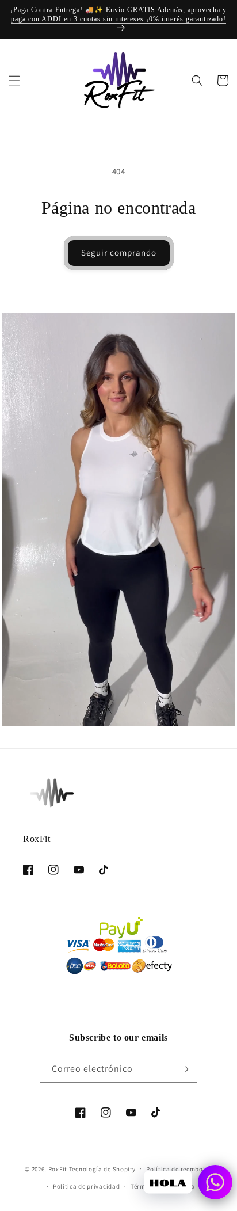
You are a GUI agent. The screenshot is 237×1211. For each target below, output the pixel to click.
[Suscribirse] (184, 1069)
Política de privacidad (86, 1186)
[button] (14, 80)
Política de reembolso (179, 1169)
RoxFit (57, 1168)
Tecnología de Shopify (102, 1168)
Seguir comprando (118, 252)
